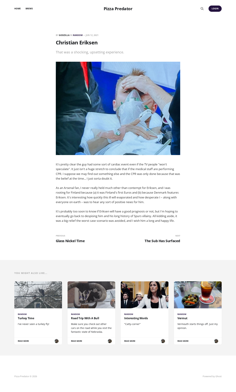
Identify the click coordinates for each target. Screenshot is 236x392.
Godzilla (64, 35)
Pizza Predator (118, 9)
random (78, 35)
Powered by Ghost (212, 376)
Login (215, 8)
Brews (29, 8)
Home (17, 8)
